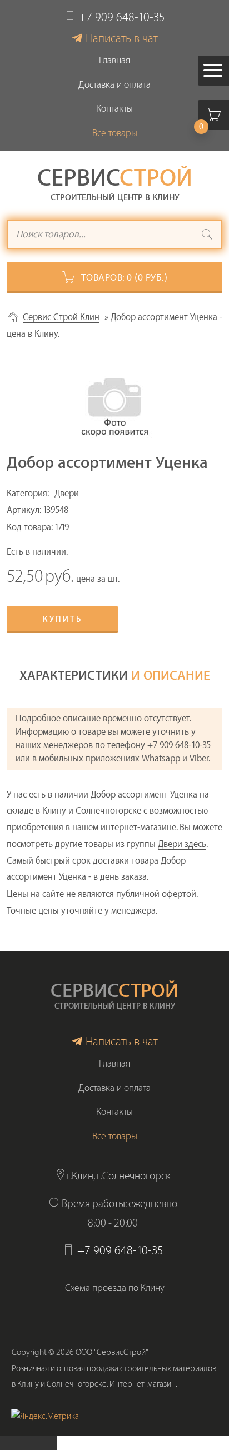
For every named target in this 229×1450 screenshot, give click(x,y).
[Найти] (207, 235)
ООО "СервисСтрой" (112, 1352)
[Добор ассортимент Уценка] (114, 402)
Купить (62, 619)
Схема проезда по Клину (115, 1288)
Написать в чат (122, 38)
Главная (114, 60)
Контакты (114, 108)
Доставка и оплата (114, 84)
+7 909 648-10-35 (122, 17)
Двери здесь (182, 844)
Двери (66, 494)
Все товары (114, 133)
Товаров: (124, 277)
